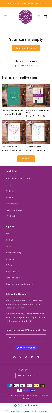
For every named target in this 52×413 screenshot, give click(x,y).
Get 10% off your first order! (19, 178)
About (8, 233)
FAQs (8, 246)
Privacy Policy (12, 271)
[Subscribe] (43, 337)
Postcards (10, 191)
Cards (8, 185)
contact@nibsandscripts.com (26, 317)
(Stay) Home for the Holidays (13, 110)
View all (26, 158)
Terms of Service (14, 277)
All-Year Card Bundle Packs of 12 (37, 111)
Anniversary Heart (9, 147)
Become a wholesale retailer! (20, 284)
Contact (9, 240)
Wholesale (11, 216)
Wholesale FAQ (13, 252)
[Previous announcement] (5, 4)
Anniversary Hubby (34, 147)
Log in (16, 65)
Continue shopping (26, 48)
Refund (9, 265)
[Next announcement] (47, 4)
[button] (5, 17)
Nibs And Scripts (17, 395)
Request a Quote (14, 210)
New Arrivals (12, 203)
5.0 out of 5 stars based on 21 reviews (26, 411)
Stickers (9, 197)
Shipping (10, 259)
